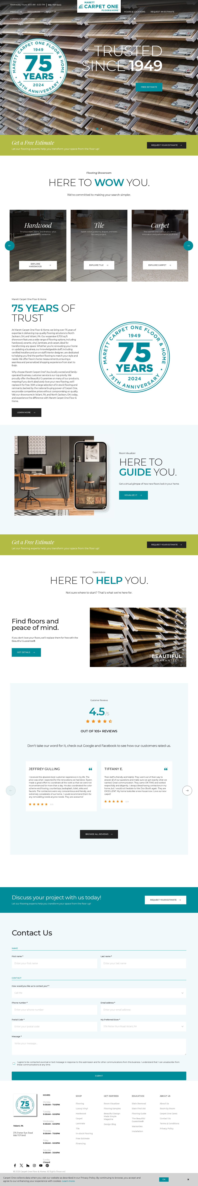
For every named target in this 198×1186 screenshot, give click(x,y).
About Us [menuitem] (164, 1103)
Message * (16, 1036)
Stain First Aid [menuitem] (138, 1108)
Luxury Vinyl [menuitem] (82, 1108)
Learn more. (68, 1181)
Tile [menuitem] (77, 1128)
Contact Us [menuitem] (165, 1118)
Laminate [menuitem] (80, 1123)
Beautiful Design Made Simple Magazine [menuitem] (112, 1116)
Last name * (106, 956)
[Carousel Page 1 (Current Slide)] (97, 129)
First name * (17, 956)
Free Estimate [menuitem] (83, 1138)
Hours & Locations (134, 12)
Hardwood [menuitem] (81, 1113)
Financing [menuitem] (81, 1143)
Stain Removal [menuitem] (139, 1103)
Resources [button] (33, 12)
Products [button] (16, 12)
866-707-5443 (54, 5)
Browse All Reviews (96, 834)
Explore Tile (96, 265)
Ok (163, 1179)
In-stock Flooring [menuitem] (84, 1133)
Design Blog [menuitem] (110, 1124)
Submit (99, 1076)
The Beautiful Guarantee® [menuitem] (138, 1120)
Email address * (108, 1003)
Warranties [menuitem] (137, 1126)
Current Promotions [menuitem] (22, 19)
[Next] (187, 74)
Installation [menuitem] (137, 1131)
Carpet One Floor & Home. (33, 1171)
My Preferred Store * (110, 1020)
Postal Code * (18, 1020)
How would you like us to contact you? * (30, 986)
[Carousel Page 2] (101, 129)
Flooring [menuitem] (80, 1103)
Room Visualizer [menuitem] (112, 1103)
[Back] (11, 74)
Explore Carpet (157, 265)
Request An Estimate (162, 12)
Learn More (24, 412)
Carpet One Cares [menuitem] (168, 1113)
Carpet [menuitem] (79, 1118)
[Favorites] (129, 19)
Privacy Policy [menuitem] (166, 1128)
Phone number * (19, 1003)
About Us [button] (51, 12)
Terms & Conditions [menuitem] (169, 1123)
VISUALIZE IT (130, 495)
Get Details (23, 652)
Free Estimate (149, 87)
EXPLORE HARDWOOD (35, 265)
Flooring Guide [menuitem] (139, 1113)
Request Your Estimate (164, 145)
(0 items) (135, 19)
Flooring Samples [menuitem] (112, 1108)
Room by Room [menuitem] (167, 1108)
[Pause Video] (105, 509)
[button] (124, 19)
